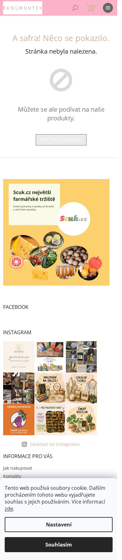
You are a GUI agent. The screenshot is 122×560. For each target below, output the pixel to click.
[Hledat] (75, 8)
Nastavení (59, 524)
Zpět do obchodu (61, 140)
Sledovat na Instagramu (55, 444)
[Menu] (108, 8)
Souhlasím (58, 544)
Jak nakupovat (17, 468)
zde (9, 508)
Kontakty (12, 476)
